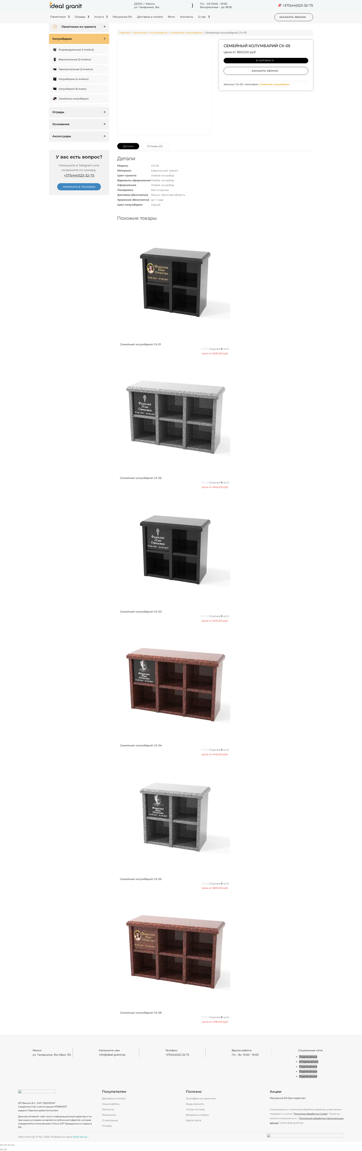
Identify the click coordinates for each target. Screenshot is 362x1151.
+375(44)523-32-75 (297, 5)
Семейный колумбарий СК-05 (141, 879)
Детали (128, 146)
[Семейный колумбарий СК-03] (173, 604)
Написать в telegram (79, 186)
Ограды (80, 16)
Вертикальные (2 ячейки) (75, 59)
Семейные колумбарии (74, 98)
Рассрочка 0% (122, 16)
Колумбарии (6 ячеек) (73, 88)
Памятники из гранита (78, 26)
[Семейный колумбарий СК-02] (173, 470)
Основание (61, 124)
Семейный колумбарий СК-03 (141, 611)
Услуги (99, 16)
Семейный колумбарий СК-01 (140, 344)
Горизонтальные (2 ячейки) (76, 69)
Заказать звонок (292, 17)
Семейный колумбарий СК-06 (141, 1012)
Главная (124, 32)
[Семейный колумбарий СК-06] (173, 1005)
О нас (202, 16)
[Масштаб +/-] (1, 1145)
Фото (171, 16)
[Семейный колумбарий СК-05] (173, 871)
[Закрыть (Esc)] (12, 1145)
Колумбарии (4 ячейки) (74, 78)
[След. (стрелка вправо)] (5, 1149)
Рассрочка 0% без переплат (288, 1098)
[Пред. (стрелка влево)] (1, 1149)
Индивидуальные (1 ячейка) (76, 49)
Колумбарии (62, 39)
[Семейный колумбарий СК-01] (173, 337)
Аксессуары (61, 136)
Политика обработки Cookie (310, 1113)
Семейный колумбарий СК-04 (141, 745)
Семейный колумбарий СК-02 (141, 478)
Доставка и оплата (150, 16)
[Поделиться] (9, 1145)
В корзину (264, 60)
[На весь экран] (5, 1145)
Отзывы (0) (155, 146)
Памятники (58, 16)
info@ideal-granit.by (112, 1054)
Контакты (186, 16)
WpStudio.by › (81, 1136)
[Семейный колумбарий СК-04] (173, 738)
